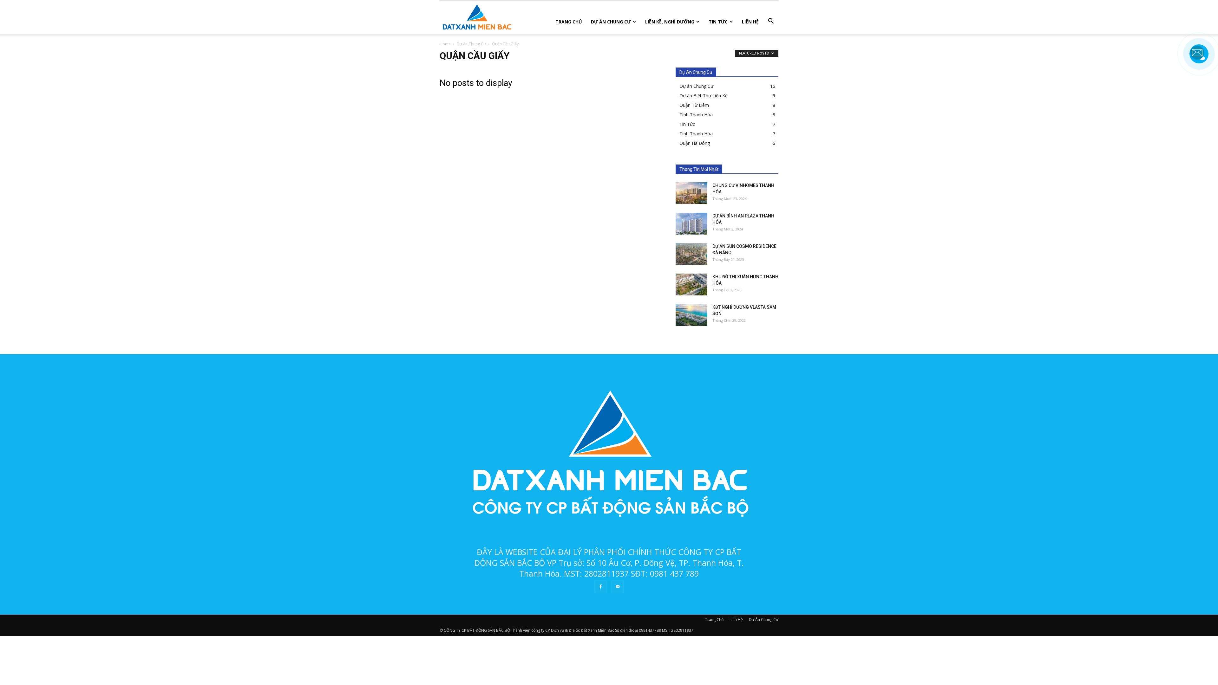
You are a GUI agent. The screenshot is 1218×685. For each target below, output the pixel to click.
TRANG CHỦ (568, 22)
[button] (770, 21)
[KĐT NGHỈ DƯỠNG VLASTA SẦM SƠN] (691, 315)
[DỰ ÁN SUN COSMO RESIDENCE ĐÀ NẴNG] (691, 254)
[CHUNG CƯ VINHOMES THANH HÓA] (691, 193)
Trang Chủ (714, 619)
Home (445, 44)
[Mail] (617, 586)
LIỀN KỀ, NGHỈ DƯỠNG (669, 22)
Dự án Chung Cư (696, 86)
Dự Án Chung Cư (763, 619)
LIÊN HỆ (750, 22)
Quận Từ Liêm (694, 105)
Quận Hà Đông (694, 143)
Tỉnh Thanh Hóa (696, 115)
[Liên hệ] (1197, 58)
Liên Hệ (736, 619)
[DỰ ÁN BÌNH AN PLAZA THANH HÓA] (691, 224)
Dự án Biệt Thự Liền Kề (703, 96)
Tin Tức (687, 124)
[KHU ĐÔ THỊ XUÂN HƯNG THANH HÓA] (691, 284)
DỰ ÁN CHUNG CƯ (611, 22)
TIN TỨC (718, 22)
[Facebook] (600, 586)
